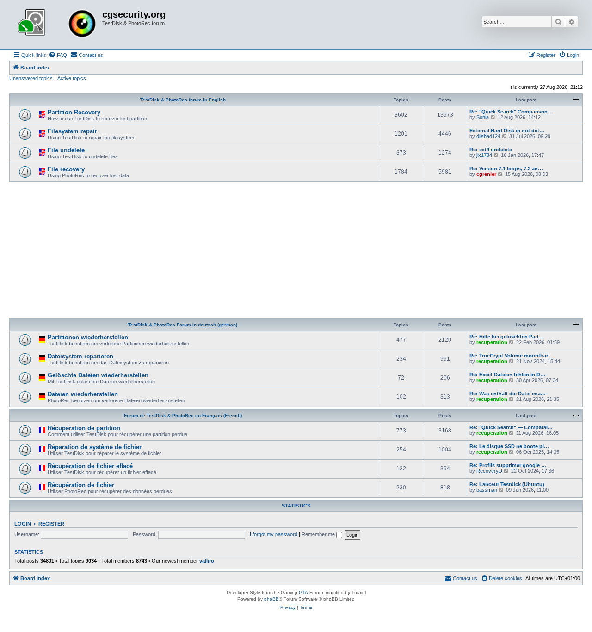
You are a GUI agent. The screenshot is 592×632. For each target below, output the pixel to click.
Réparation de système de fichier (95, 447)
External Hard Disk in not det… (506, 130)
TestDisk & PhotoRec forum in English (183, 99)
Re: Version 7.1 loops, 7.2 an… (506, 168)
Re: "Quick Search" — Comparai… (511, 427)
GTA (303, 592)
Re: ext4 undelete (490, 149)
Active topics (71, 78)
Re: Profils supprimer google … (507, 465)
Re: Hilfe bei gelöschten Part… (506, 336)
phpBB (271, 598)
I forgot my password (273, 534)
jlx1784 (484, 155)
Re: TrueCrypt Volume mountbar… (511, 355)
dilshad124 (488, 136)
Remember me (319, 534)
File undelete (66, 150)
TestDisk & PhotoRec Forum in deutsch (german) (182, 324)
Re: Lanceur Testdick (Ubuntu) (506, 484)
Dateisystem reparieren (80, 356)
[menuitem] (58, 55)
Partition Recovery (74, 112)
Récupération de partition (84, 428)
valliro (206, 560)
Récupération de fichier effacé (90, 466)
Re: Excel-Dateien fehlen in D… (507, 374)
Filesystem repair (72, 131)
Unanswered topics (31, 78)
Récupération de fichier (81, 485)
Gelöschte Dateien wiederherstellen (98, 375)
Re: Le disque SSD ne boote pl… (509, 446)
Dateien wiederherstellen (83, 394)
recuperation (491, 342)
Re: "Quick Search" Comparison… (511, 111)
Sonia (482, 117)
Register (51, 523)
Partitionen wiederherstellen (88, 337)
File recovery (66, 169)
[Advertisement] (296, 251)
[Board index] (57, 24)
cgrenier (486, 174)
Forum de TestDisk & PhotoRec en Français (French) (183, 415)
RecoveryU (489, 471)
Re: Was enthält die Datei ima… (507, 393)
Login (22, 523)
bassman (486, 490)
